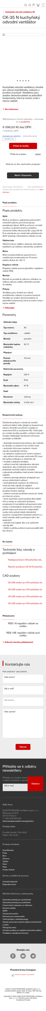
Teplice (5, 861)
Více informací (11, 109)
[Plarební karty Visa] (23, 984)
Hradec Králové (9, 870)
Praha (5, 853)
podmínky (25, 122)
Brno (4, 856)
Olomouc (6, 859)
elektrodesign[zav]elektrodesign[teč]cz (18, 821)
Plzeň (5, 864)
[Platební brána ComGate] (23, 974)
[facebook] (13, 956)
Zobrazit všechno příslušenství (19, 642)
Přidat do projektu (18, 154)
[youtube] (23, 956)
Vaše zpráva (10, 711)
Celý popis (9, 308)
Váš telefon (9, 700)
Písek (5, 867)
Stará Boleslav (8, 850)
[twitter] (33, 956)
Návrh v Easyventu (23, 175)
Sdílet (38, 154)
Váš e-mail (9, 688)
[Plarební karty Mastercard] (23, 979)
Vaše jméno (9, 677)
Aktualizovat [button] (9, 139)
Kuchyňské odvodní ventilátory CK (20, 12)
